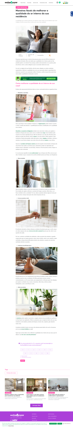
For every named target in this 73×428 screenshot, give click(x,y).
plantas (19, 318)
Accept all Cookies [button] (53, 423)
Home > (19, 7)
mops (44, 132)
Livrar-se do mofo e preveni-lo (36, 231)
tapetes (45, 138)
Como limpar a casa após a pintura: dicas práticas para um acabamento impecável (35, 396)
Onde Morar (51, 2)
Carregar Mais (36, 405)
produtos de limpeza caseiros (28, 143)
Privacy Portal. (11, 425)
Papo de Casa (23, 2)
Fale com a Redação (52, 418)
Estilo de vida (35, 2)
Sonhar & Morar (11, 1)
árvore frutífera (25, 329)
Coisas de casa (11, 373)
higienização (42, 123)
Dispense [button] (59, 423)
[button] (67, 424)
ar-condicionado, (34, 153)
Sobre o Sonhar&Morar (52, 416)
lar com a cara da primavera (28, 334)
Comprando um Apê (43, 2)
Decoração (29, 2)
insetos (46, 140)
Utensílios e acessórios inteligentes (24, 131)
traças (34, 136)
